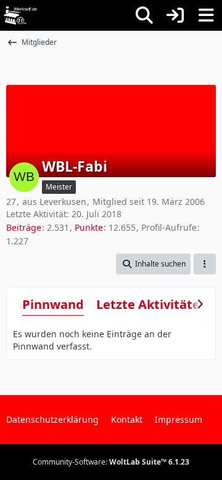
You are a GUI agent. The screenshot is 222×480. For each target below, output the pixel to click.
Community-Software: (111, 462)
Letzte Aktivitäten (152, 304)
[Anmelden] (175, 15)
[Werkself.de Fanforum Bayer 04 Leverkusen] (20, 15)
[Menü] (206, 15)
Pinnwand (53, 304)
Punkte (89, 227)
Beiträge (23, 227)
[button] (153, 264)
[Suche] (144, 15)
